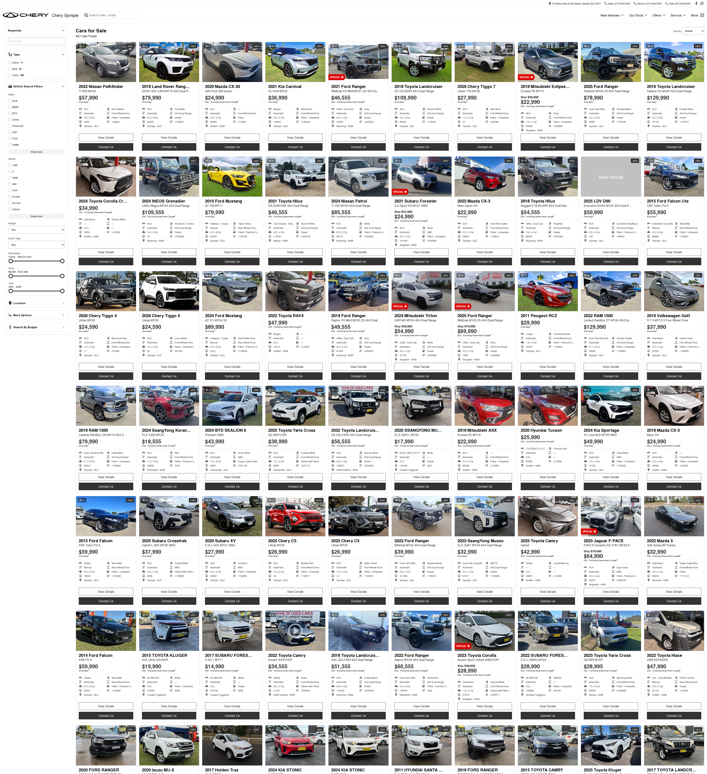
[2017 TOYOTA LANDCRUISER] (674, 745)
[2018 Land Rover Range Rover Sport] (169, 62)
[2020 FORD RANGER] (106, 745)
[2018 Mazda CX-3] (674, 406)
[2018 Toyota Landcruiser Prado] (358, 631)
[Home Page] (26, 15)
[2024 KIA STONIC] (295, 745)
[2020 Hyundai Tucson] (548, 406)
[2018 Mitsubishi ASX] (485, 406)
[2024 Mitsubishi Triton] (422, 291)
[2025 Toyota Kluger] (611, 745)
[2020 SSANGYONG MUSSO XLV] (422, 406)
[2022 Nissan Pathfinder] (106, 62)
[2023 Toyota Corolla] (485, 631)
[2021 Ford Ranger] (358, 62)
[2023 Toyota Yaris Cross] (611, 631)
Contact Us (106, 147)
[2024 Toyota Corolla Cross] (106, 177)
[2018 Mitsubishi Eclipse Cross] (548, 62)
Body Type (15, 238)
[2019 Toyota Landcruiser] (674, 62)
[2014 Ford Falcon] (106, 631)
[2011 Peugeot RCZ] (548, 291)
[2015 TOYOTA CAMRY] (548, 745)
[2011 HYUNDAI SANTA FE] (422, 745)
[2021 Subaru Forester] (422, 177)
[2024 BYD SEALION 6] (232, 406)
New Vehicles (610, 15)
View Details (106, 137)
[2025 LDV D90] (611, 177)
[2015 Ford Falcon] (106, 516)
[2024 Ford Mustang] (232, 291)
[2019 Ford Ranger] (358, 291)
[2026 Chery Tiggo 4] (106, 291)
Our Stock (636, 15)
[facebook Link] (696, 3)
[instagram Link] (702, 3)
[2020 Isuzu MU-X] (169, 745)
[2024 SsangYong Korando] (169, 406)
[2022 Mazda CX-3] (485, 177)
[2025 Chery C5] (295, 516)
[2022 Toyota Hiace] (674, 631)
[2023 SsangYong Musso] (485, 516)
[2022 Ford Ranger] (422, 516)
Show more (36, 151)
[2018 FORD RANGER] (485, 745)
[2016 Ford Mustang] (232, 177)
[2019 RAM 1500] (106, 406)
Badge (12, 223)
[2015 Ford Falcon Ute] (674, 177)
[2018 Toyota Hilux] (548, 177)
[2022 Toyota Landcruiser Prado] (358, 406)
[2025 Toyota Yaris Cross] (295, 406)
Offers (656, 15)
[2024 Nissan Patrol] (358, 177)
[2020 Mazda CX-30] (232, 62)
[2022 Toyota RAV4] (295, 291)
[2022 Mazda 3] (674, 516)
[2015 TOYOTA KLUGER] (169, 631)
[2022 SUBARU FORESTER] (548, 631)
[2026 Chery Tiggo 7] (485, 62)
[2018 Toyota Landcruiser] (422, 62)
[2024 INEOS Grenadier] (169, 177)
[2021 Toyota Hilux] (295, 177)
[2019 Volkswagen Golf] (674, 291)
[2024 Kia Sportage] (611, 406)
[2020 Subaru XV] (232, 516)
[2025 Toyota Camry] (548, 516)
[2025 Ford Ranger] (611, 62)
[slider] (11, 261)
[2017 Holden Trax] (232, 745)
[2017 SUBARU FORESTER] (232, 631)
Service (676, 15)
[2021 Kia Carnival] (295, 62)
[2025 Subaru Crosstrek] (169, 516)
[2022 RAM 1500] (611, 291)
